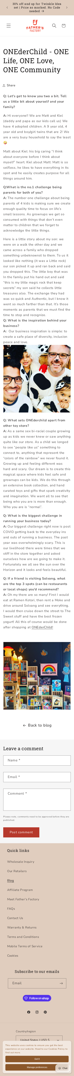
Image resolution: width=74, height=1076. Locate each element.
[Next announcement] (67, 8)
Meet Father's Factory (23, 899)
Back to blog (40, 725)
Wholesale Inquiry (20, 862)
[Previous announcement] (7, 8)
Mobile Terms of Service (25, 946)
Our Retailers (17, 871)
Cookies (12, 956)
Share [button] (11, 85)
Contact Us (15, 918)
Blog (10, 880)
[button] (8, 26)
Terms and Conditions (23, 937)
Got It (37, 1059)
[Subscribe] (61, 983)
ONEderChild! (42, 627)
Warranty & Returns (22, 927)
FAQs (11, 909)
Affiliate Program (20, 890)
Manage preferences (37, 1067)
